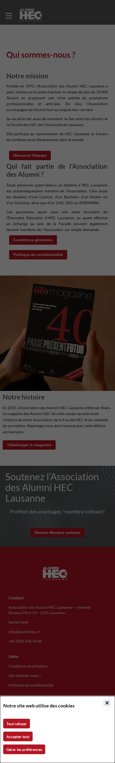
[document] (57, 729)
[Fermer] (107, 703)
